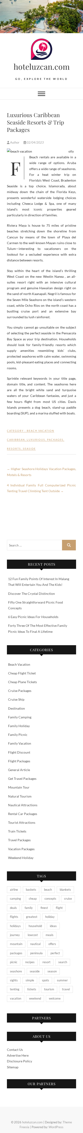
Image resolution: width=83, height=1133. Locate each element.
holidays (15, 926)
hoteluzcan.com (42, 66)
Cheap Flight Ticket (22, 673)
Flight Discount (19, 752)
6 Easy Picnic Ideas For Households (33, 617)
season (52, 971)
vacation (15, 998)
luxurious (36, 439)
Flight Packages (19, 761)
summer (62, 980)
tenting (14, 989)
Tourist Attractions (21, 822)
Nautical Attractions (22, 805)
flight (59, 908)
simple (30, 980)
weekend (35, 998)
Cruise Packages (19, 691)
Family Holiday (19, 726)
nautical (35, 944)
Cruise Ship (16, 699)
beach (48, 889)
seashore (16, 971)
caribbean (16, 439)
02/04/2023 (35, 142)
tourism (49, 989)
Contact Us (15, 1050)
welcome (55, 998)
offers (52, 944)
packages (55, 439)
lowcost (33, 935)
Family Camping (19, 717)
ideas (53, 926)
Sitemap (12, 1067)
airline (14, 889)
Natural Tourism (20, 796)
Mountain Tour (19, 787)
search (62, 962)
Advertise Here (18, 1055)
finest (44, 908)
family (29, 908)
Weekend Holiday (20, 858)
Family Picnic (17, 735)
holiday (50, 917)
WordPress (56, 1127)
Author (14, 142)
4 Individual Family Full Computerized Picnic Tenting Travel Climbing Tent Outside (41, 488)
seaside (29, 448)
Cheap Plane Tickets (22, 682)
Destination (16, 708)
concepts (50, 898)
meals (49, 935)
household (35, 926)
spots (45, 980)
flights (14, 917)
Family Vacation (19, 743)
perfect (55, 953)
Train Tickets (17, 831)
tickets (31, 989)
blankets (65, 889)
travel (66, 989)
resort (46, 962)
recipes (30, 962)
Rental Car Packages (22, 814)
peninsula (36, 953)
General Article (19, 770)
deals (13, 908)
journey (15, 935)
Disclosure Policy (19, 1061)
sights (14, 980)
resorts (14, 448)
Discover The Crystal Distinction (31, 593)
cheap (33, 898)
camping (15, 898)
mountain (16, 944)
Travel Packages (19, 840)
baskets (31, 889)
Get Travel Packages (22, 778)
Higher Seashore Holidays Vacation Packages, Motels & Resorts (41, 472)
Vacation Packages (21, 849)
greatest (31, 917)
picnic (13, 962)
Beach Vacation (40, 430)
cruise (68, 898)
